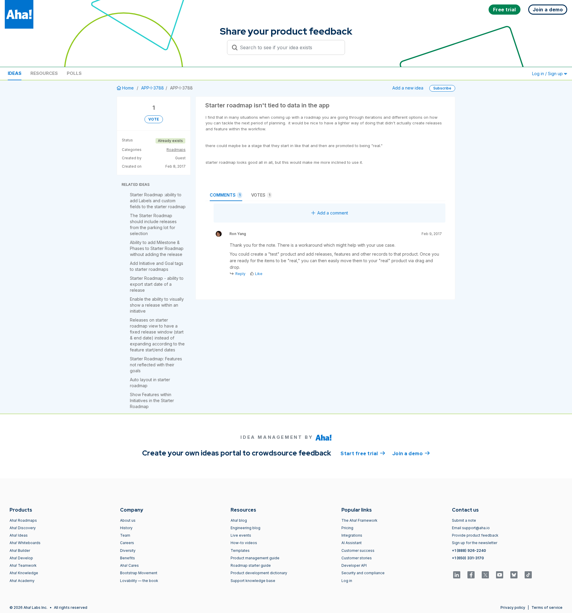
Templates (240, 550)
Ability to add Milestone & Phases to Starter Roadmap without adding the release (157, 248)
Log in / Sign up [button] (548, 73)
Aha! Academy (22, 580)
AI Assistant (351, 543)
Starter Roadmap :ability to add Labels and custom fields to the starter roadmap (158, 200)
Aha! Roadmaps (23, 520)
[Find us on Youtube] (499, 575)
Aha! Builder (20, 550)
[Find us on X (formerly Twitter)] (485, 575)
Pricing (347, 528)
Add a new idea (407, 87)
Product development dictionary (259, 573)
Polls (74, 73)
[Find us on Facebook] (471, 575)
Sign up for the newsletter (474, 543)
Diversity (128, 550)
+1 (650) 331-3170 (468, 558)
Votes (260, 194)
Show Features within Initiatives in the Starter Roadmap (152, 400)
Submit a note (464, 520)
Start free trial (363, 453)
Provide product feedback (475, 535)
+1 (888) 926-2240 (469, 550)
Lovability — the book (139, 580)
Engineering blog (245, 528)
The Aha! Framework (359, 520)
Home (128, 87)
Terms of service (546, 607)
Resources (44, 73)
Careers (127, 543)
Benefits (127, 558)
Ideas (14, 73)
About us (128, 520)
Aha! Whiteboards (25, 543)
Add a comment (332, 212)
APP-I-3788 (152, 87)
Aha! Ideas (19, 535)
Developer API (354, 565)
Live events (241, 535)
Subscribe (442, 88)
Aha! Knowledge (24, 573)
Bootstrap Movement (138, 573)
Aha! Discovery (23, 528)
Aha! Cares (129, 565)
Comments (225, 194)
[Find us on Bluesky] (514, 575)
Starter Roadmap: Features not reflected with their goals (156, 364)
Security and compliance (363, 573)
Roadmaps (176, 149)
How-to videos (244, 543)
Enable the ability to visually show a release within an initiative (157, 305)
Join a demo (411, 453)
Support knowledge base (253, 580)
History (126, 528)
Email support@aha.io (471, 528)
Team (125, 535)
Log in (346, 580)
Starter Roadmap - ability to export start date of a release (157, 284)
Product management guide (255, 558)
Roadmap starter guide (251, 565)
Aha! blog (239, 520)
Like (258, 273)
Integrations (351, 535)
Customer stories (356, 558)
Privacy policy (512, 607)
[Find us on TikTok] (528, 575)
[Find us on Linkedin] (456, 575)
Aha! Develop (21, 558)
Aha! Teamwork (23, 565)
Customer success (357, 550)
